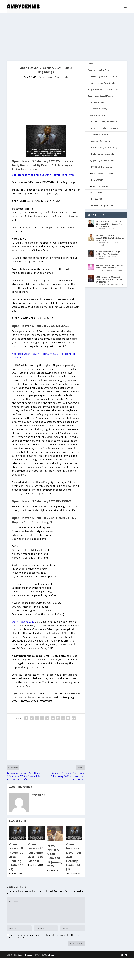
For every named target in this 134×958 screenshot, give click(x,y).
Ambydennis (38, 794)
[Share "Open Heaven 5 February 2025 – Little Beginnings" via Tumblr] (42, 718)
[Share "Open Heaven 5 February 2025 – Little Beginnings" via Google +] (37, 718)
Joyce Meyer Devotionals (102, 160)
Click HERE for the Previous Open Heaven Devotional (43, 174)
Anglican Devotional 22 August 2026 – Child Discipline (110, 266)
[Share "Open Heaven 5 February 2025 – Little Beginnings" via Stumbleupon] (63, 718)
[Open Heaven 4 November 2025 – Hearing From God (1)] (74, 833)
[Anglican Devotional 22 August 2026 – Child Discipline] (91, 267)
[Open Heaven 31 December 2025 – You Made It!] (36, 833)
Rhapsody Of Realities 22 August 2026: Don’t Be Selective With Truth (110, 237)
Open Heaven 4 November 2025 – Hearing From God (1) (73, 856)
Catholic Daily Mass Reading (104, 147)
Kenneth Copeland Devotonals (105, 128)
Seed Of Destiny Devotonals (104, 121)
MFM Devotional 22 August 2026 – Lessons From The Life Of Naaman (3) (109, 279)
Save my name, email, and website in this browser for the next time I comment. (43, 936)
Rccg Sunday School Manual (100, 96)
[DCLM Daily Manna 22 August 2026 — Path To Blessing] (91, 253)
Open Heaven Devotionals (53, 77)
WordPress (49, 955)
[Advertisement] (67, 37)
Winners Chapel (98, 115)
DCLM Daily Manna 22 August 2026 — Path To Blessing (109, 252)
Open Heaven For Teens (102, 173)
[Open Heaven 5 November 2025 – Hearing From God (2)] (17, 833)
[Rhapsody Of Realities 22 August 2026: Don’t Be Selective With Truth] (91, 237)
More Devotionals (96, 102)
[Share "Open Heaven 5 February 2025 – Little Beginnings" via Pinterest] (47, 718)
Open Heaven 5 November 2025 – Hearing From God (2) (17, 856)
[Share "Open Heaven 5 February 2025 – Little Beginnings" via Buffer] (57, 718)
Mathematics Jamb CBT (102, 205)
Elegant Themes (25, 955)
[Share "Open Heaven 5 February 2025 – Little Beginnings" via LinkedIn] (52, 718)
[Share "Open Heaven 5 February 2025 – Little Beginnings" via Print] (73, 718)
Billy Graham (97, 180)
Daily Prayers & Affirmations (104, 76)
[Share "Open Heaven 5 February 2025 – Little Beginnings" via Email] (68, 718)
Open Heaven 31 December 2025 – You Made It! (35, 852)
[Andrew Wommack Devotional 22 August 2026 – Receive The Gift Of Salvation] (91, 223)
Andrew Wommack (99, 134)
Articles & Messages (100, 109)
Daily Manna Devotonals (102, 154)
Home (90, 63)
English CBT (96, 199)
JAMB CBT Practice (96, 192)
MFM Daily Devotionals (101, 167)
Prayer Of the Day (99, 186)
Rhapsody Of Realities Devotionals (103, 89)
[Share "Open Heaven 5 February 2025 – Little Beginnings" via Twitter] (31, 718)
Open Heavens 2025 (23, 621)
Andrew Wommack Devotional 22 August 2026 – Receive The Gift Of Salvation (109, 223)
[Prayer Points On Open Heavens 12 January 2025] (55, 833)
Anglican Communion (101, 141)
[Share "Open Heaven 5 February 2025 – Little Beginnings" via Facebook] (26, 718)
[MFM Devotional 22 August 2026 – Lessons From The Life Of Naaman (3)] (91, 278)
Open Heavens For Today (99, 70)
